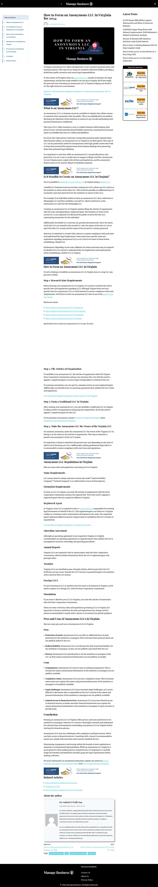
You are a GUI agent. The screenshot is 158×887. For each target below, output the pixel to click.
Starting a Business (78, 853)
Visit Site (141, 73)
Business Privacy (56, 853)
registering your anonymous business (59, 421)
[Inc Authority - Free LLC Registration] (129, 114)
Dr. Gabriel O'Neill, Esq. (56, 24)
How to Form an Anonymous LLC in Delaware (64, 308)
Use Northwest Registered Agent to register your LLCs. (68, 525)
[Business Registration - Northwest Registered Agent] (129, 88)
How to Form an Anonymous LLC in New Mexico (65, 311)
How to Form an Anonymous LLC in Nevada (63, 318)
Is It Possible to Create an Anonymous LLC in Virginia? (14, 28)
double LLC (105, 182)
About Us (85, 876)
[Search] (155, 4)
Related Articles (10, 61)
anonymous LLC (81, 78)
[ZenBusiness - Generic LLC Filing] (129, 75)
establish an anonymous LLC (72, 182)
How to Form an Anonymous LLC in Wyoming (64, 315)
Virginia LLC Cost (52, 786)
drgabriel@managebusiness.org (67, 806)
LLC (66, 853)
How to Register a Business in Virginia (61, 783)
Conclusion (8, 56)
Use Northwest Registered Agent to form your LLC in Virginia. (71, 396)
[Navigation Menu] (1, 3)
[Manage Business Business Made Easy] (79, 3)
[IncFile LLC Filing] (129, 101)
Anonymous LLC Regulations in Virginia (14, 43)
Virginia (91, 853)
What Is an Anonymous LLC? (13, 22)
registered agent (86, 509)
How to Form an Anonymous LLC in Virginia (13, 36)
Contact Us (85, 873)
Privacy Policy (87, 880)
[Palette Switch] (61, 3)
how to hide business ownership (95, 764)
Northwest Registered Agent (87, 418)
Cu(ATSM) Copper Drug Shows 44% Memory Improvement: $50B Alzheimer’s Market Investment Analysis (140, 32)
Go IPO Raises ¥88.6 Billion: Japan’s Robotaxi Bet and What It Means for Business (138, 23)
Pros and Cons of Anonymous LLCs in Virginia (14, 50)
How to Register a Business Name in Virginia (63, 790)
